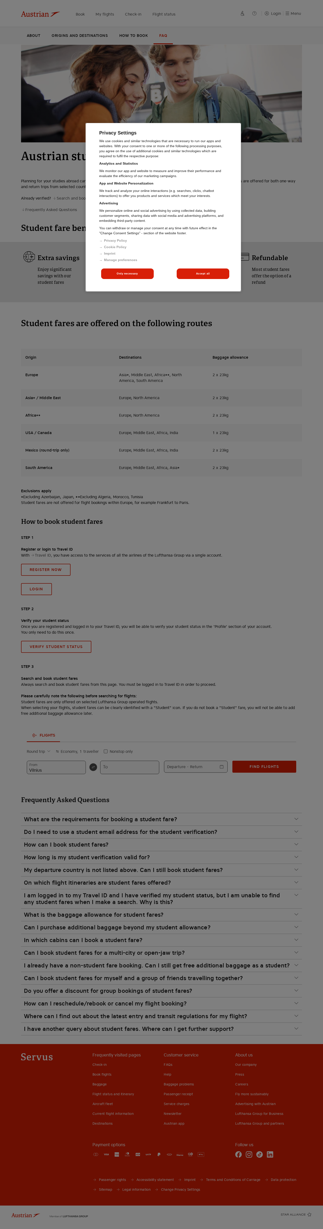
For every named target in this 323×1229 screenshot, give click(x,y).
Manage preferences (120, 260)
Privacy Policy (115, 240)
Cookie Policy (115, 247)
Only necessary (127, 273)
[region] (163, 207)
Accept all (203, 273)
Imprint (109, 253)
